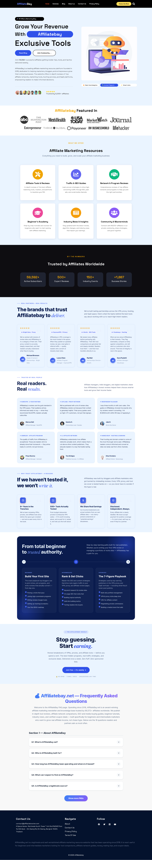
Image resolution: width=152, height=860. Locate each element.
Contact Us (82, 4)
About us (71, 4)
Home (47, 4)
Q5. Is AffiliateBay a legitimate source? (49, 786)
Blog (63, 4)
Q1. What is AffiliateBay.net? (44, 742)
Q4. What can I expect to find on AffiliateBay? (52, 775)
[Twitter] (104, 824)
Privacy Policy (94, 4)
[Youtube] (115, 824)
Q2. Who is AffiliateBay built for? (46, 753)
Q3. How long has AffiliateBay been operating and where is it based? (62, 764)
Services (56, 4)
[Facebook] (99, 824)
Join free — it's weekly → (76, 670)
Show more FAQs (76, 798)
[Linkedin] (110, 824)
